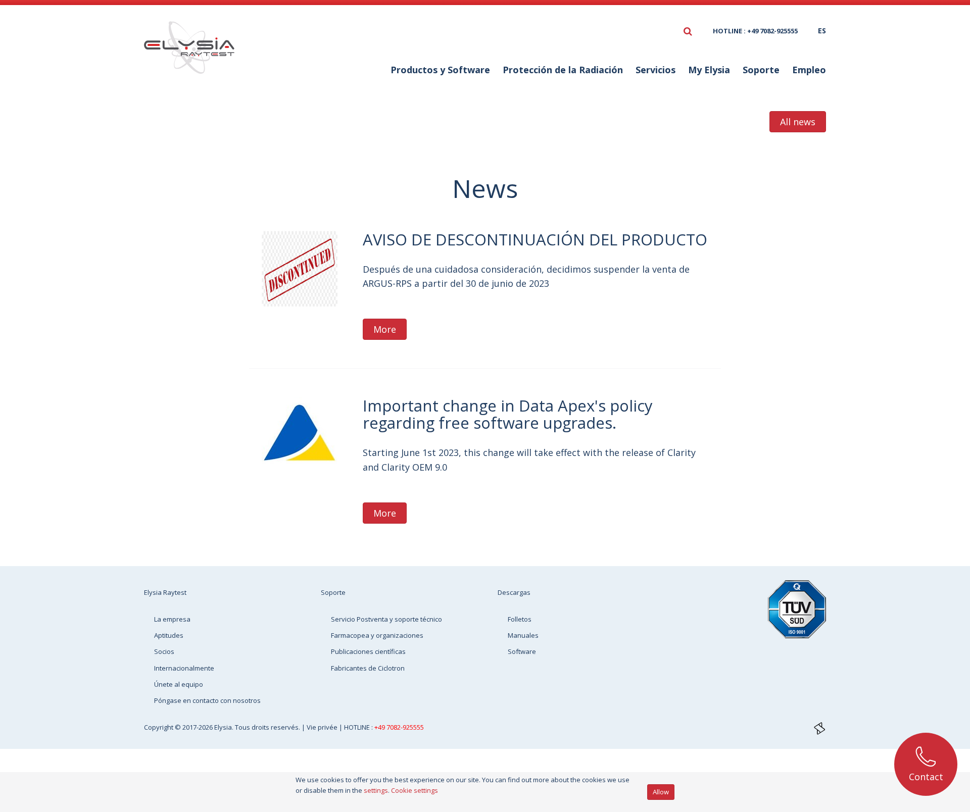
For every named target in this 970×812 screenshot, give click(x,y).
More (384, 329)
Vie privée (323, 727)
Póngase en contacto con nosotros (207, 700)
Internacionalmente (184, 668)
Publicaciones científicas (368, 651)
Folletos (519, 619)
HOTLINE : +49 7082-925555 (755, 30)
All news (797, 122)
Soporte (333, 592)
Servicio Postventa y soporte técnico (386, 619)
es (822, 30)
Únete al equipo (178, 684)
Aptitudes (168, 635)
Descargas (514, 592)
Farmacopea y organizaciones (377, 635)
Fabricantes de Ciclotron (368, 668)
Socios (164, 651)
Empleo (809, 70)
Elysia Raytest (165, 592)
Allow (661, 791)
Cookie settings (414, 790)
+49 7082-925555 (399, 727)
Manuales (523, 635)
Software (522, 651)
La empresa (172, 619)
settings (376, 790)
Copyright (159, 727)
